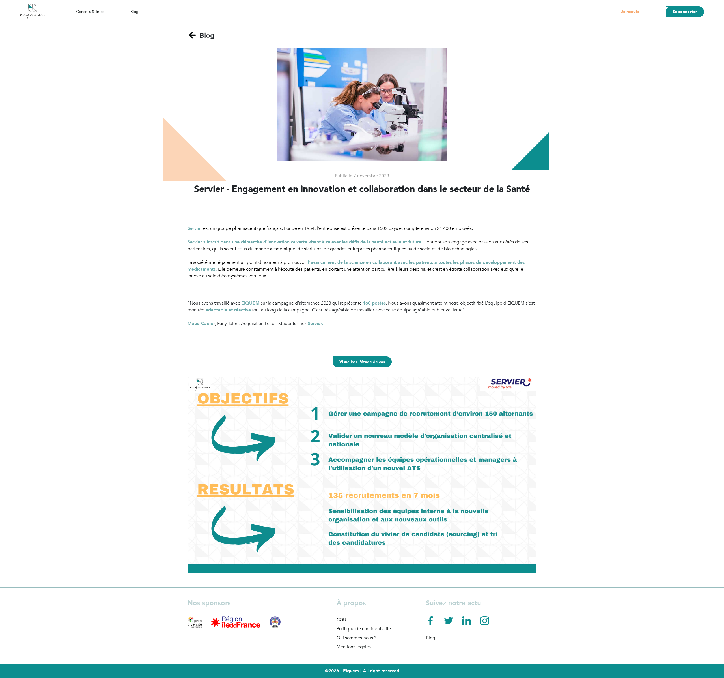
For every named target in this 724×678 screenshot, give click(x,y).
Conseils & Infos (90, 11)
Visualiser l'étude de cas (362, 362)
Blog (134, 11)
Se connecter (685, 11)
